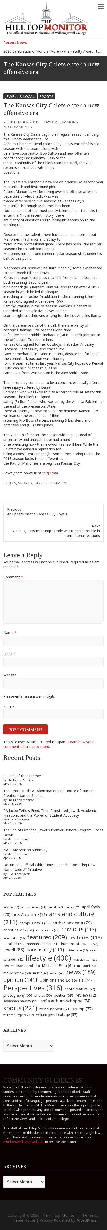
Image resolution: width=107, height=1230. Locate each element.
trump (83, 1009)
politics (63, 995)
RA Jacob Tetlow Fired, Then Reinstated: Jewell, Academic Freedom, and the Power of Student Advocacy (50, 813)
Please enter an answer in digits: (29, 696)
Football (14, 943)
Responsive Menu (101, 6)
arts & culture (30, 914)
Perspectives (32, 987)
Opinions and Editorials (65, 980)
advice (11, 907)
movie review (17, 973)
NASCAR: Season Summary (25, 849)
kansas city (45, 949)
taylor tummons (51, 482)
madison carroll (25, 966)
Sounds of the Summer (22, 775)
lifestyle (48, 958)
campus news (35, 922)
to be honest (54, 1008)
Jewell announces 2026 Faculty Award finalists (40, 52)
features (85, 937)
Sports (46, 96)
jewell (13, 950)
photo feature (80, 989)
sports (25, 482)
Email (9, 653)
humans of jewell (79, 943)
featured (47, 937)
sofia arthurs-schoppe (65, 1001)
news (81, 972)
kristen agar (77, 950)
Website (10, 675)
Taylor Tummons (60, 121)
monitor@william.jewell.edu (23, 1141)
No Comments (17, 126)
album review (33, 907)
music (40, 973)
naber (57, 973)
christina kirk (18, 929)
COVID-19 (78, 929)
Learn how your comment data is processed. (48, 744)
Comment (13, 577)
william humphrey (18, 1015)
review (85, 995)
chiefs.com (50, 473)
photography (17, 995)
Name (9, 632)
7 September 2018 (20, 121)
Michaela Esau (58, 965)
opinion (20, 979)
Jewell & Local (20, 96)
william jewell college (56, 1014)
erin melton (14, 938)
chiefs (9, 482)
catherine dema (72, 923)
